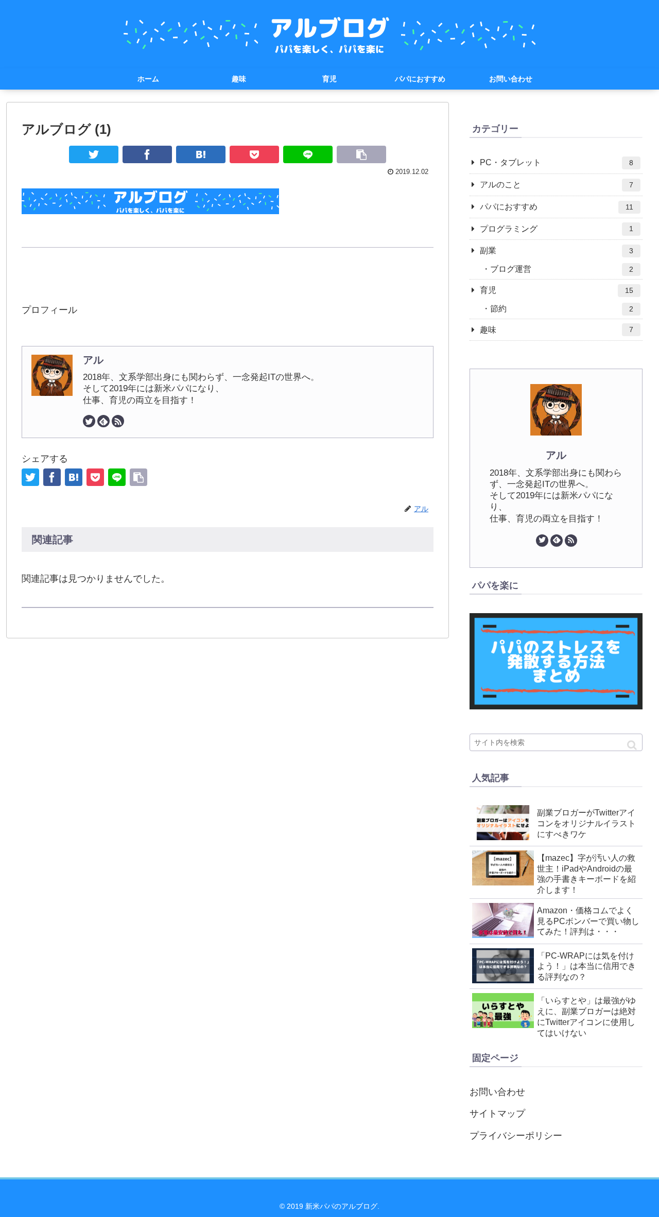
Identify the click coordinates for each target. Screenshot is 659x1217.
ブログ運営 (561, 269)
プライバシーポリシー (516, 1136)
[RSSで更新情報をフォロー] (118, 421)
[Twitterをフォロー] (89, 421)
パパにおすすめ (556, 206)
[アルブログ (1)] (201, 154)
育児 (556, 290)
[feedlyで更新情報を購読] (103, 421)
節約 (561, 308)
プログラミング (556, 228)
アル (93, 360)
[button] (632, 745)
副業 (556, 250)
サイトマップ (497, 1113)
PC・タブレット (556, 162)
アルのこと (556, 184)
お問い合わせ (497, 1092)
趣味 (556, 329)
